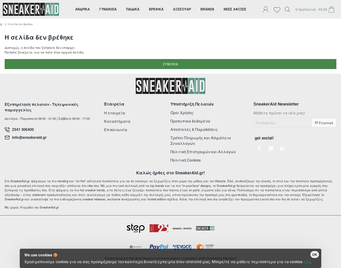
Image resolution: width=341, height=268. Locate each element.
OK (314, 254)
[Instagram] (271, 148)
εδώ (307, 261)
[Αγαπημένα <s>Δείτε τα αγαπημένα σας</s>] (278, 9)
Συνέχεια (170, 64)
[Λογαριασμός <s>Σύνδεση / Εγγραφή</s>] (266, 9)
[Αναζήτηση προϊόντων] (287, 9)
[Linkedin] (282, 148)
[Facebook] (259, 148)
